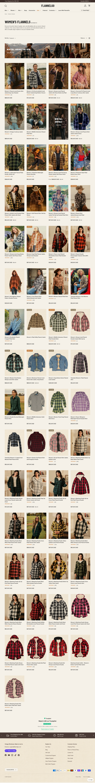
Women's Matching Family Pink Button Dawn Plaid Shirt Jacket (13, 704)
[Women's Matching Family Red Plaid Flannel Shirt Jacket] (36, 648)
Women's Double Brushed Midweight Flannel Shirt (14, 417)
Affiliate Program (49, 758)
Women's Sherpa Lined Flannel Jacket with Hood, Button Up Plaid (57, 92)
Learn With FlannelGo (64, 10)
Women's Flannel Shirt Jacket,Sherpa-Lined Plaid (77, 214)
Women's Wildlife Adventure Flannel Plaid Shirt (36, 132)
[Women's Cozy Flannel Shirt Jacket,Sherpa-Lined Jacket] (36, 281)
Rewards (70, 761)
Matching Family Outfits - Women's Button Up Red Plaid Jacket (80, 663)
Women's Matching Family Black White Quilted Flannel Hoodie (35, 582)
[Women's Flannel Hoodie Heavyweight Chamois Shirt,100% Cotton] (80, 239)
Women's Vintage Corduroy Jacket (14, 131)
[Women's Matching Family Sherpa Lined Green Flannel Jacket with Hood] (14, 483)
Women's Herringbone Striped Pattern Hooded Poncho (12, 297)
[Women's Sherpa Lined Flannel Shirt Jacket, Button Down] (80, 117)
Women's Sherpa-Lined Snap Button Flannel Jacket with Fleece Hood (14, 254)
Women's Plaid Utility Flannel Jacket (36, 337)
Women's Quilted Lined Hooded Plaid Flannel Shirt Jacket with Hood (14, 214)
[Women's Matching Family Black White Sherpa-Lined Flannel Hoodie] (80, 526)
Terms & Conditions (86, 776)
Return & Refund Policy (73, 749)
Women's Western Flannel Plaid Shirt (58, 296)
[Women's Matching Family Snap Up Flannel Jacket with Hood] (36, 483)
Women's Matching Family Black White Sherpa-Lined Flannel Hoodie (80, 541)
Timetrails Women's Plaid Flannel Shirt (79, 378)
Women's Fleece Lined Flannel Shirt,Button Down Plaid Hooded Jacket (57, 255)
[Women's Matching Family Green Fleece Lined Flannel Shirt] (80, 566)
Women (13, 10)
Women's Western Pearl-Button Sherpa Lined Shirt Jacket (13, 378)
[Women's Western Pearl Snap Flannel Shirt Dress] (58, 402)
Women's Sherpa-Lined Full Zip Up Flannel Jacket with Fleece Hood (58, 173)
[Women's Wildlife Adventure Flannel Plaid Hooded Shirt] (58, 322)
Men (6, 10)
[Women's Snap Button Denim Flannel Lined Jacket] (58, 363)
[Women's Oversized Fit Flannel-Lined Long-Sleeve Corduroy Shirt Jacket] (80, 76)
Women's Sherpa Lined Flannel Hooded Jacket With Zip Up (79, 338)
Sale (38, 10)
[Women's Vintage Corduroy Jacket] (14, 117)
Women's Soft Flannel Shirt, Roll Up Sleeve (36, 214)
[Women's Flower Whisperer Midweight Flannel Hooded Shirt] (80, 402)
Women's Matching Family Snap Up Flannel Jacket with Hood (36, 499)
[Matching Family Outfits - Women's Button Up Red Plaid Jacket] (80, 648)
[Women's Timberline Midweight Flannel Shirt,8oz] (36, 157)
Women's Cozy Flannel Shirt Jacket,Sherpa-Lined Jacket (34, 297)
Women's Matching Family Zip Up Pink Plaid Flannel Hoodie (13, 582)
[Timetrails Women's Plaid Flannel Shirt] (80, 363)
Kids (19, 10)
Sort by (7, 38)
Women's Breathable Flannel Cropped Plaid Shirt (12, 338)
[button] (89, 5)
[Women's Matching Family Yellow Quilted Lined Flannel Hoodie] (58, 526)
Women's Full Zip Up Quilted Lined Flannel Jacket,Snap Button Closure (36, 92)
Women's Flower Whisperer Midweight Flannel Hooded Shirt (79, 417)
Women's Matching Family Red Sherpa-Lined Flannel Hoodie (57, 663)
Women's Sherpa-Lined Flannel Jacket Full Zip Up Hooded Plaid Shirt (58, 214)
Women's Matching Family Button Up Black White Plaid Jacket (80, 458)
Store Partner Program (50, 761)
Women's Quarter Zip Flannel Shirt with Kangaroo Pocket (36, 458)
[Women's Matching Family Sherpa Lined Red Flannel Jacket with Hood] (14, 648)
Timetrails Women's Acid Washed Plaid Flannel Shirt (79, 297)
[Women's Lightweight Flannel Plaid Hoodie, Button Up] (14, 157)
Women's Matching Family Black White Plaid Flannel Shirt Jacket (13, 541)
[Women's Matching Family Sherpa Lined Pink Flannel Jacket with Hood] (80, 607)
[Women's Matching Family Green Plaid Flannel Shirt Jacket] (36, 526)
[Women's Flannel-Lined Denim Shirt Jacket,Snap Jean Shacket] (14, 76)
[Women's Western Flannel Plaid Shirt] (58, 281)
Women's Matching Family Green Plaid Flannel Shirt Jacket (35, 541)
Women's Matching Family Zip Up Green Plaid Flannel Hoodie (57, 499)
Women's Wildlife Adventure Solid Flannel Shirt (35, 417)
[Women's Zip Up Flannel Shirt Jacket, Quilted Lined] (58, 442)
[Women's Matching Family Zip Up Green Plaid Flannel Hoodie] (58, 483)
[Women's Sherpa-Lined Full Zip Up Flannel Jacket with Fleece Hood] (58, 157)
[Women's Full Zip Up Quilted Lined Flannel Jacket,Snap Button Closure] (36, 76)
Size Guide (70, 758)
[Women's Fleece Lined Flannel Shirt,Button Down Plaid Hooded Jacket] (58, 239)
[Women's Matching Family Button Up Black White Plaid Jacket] (80, 442)
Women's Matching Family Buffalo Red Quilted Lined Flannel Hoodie (35, 623)
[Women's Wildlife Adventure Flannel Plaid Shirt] (36, 117)
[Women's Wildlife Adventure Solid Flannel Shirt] (36, 402)
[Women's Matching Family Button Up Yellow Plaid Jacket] (58, 566)
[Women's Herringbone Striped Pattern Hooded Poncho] (14, 281)
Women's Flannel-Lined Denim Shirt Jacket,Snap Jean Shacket (14, 92)
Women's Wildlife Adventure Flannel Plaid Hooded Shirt (58, 338)
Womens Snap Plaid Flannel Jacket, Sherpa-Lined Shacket (36, 254)
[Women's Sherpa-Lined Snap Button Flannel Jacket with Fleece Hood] (14, 239)
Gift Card (47, 752)
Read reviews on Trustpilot (47, 729)
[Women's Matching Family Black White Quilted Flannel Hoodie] (36, 566)
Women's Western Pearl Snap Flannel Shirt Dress (58, 417)
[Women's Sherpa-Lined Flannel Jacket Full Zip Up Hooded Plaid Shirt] (58, 198)
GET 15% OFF (10, 52)
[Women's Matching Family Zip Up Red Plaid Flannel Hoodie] (80, 483)
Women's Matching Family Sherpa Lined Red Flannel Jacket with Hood (14, 663)
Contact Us (70, 752)
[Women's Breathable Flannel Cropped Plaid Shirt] (14, 322)
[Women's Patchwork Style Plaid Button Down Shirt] (80, 157)
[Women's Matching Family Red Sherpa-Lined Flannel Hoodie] (58, 648)
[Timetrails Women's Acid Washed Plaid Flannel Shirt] (80, 281)
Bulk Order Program (50, 764)
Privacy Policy (78, 776)
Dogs (25, 10)
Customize (52, 10)
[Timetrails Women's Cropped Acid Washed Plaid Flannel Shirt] (14, 442)
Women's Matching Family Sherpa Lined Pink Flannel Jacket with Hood (80, 623)
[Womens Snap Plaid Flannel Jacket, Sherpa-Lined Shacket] (36, 239)
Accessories (32, 10)
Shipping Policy (71, 746)
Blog (46, 749)
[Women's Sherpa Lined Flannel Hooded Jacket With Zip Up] (80, 322)
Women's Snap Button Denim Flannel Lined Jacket (58, 378)
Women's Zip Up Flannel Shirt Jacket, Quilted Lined (58, 458)
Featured (45, 10)
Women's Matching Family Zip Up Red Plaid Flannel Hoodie (79, 499)
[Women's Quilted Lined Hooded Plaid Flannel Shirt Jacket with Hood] (14, 198)
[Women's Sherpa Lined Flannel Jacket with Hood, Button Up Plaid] (58, 76)
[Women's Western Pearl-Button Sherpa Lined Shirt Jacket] (14, 363)
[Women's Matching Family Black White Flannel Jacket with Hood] (58, 607)
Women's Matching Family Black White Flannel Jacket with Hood (57, 623)
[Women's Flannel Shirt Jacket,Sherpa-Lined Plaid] (80, 198)
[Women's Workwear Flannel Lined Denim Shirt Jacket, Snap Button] (36, 363)
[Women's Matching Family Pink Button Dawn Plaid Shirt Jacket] (14, 689)
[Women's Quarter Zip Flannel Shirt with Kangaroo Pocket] (36, 442)
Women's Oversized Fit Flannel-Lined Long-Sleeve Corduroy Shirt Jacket (80, 92)
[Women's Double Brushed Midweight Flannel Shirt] (14, 402)
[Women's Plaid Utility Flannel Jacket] (36, 322)
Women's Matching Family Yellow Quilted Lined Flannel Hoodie (57, 541)
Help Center (70, 755)
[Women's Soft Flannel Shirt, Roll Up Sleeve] (36, 198)
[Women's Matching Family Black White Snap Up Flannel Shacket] (14, 607)
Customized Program (50, 755)
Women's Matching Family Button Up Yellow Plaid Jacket (58, 582)
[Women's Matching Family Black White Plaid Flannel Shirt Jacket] (14, 526)
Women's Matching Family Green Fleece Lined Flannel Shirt (79, 582)
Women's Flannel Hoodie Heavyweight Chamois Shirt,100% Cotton (79, 255)
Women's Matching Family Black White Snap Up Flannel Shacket (13, 623)
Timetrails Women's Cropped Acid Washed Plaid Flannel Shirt (13, 458)
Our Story (47, 746)
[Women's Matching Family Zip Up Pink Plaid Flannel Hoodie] (14, 566)
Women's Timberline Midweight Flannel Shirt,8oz (35, 173)
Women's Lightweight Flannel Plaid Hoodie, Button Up (14, 173)
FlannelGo (9, 776)
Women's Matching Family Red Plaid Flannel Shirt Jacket (36, 663)
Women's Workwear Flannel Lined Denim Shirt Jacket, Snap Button (35, 378)
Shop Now (58, 124)
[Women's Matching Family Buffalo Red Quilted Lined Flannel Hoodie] (36, 607)
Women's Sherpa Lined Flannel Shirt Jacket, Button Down (80, 132)
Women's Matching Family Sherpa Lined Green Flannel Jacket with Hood (13, 500)
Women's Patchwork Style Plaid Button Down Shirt (79, 173)
